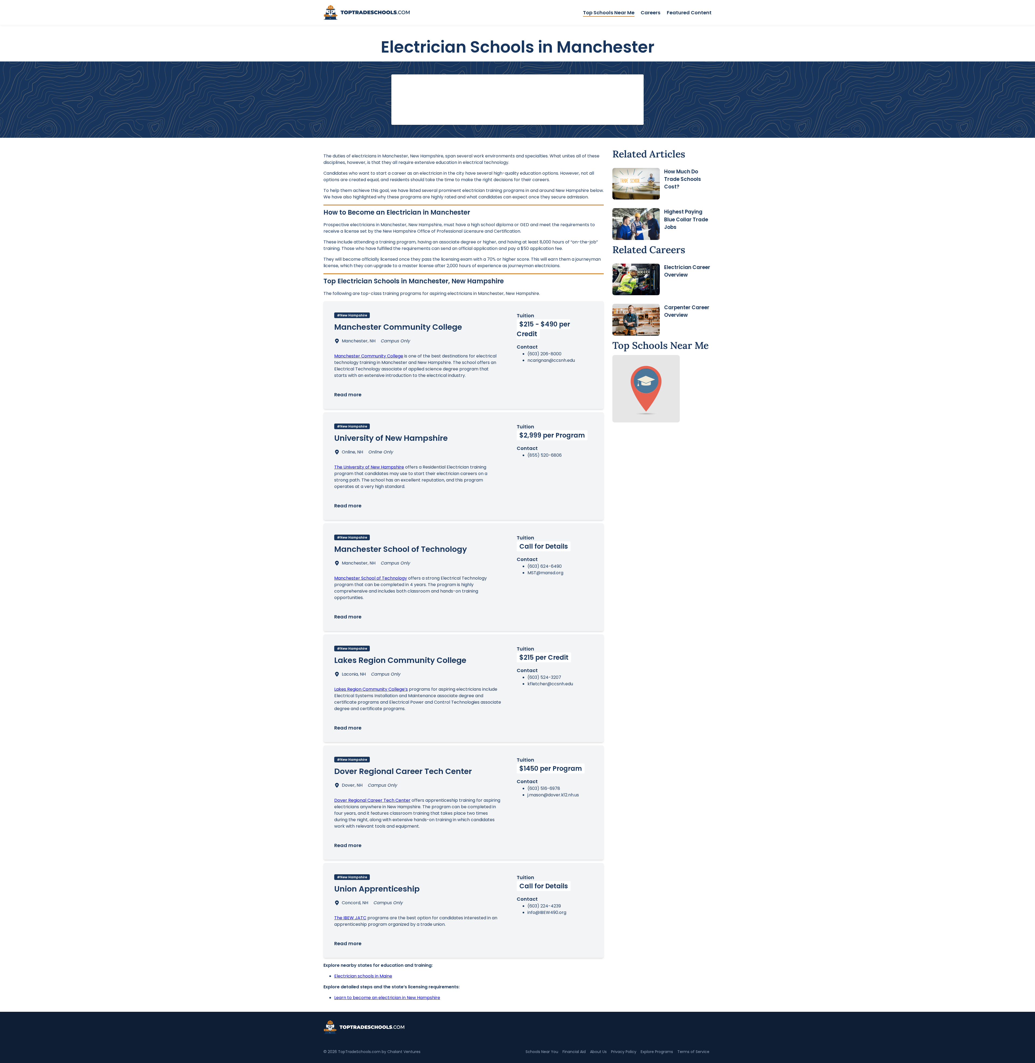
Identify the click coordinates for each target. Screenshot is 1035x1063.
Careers (650, 12)
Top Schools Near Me (608, 12)
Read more (347, 394)
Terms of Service (693, 1051)
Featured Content (689, 12)
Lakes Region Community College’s (371, 689)
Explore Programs (657, 1051)
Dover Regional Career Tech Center (372, 800)
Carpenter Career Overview (686, 311)
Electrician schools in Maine (363, 976)
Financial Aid (574, 1051)
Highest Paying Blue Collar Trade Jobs (686, 219)
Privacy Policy (623, 1051)
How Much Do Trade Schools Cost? (682, 179)
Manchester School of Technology (370, 578)
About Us (598, 1051)
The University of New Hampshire (369, 467)
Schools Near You (542, 1051)
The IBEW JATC (350, 918)
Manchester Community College (368, 356)
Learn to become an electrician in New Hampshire (387, 998)
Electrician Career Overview (687, 271)
